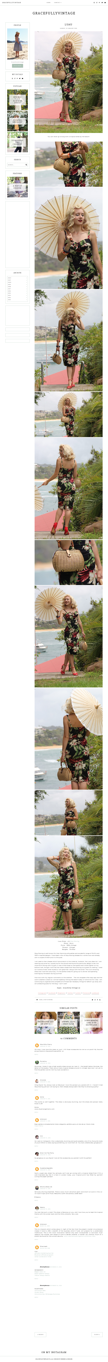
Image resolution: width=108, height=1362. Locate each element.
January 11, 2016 (45, 1081)
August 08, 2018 (45, 1248)
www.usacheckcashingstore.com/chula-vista (79, 1236)
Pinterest (86, 993)
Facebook (52, 993)
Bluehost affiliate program (44, 1255)
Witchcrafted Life (46, 1187)
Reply (36, 1054)
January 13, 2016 (45, 1188)
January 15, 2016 (45, 1209)
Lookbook (95, 993)
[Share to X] (92, 1000)
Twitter (70, 993)
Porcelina (43, 1061)
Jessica (42, 1207)
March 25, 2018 (45, 1226)
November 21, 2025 (55, 1267)
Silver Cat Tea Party (47, 1153)
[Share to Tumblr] (100, 1000)
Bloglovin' (61, 993)
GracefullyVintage (11, 2)
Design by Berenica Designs (63, 1359)
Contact (57, 2)
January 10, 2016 (45, 1046)
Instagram (42, 993)
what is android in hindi (43, 1256)
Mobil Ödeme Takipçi (42, 1273)
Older (96, 1334)
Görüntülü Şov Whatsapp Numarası (47, 1294)
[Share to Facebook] (95, 1000)
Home (49, 2)
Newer (41, 1334)
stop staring (48, 999)
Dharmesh (43, 1246)
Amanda (43, 1080)
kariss (42, 1097)
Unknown (43, 1119)
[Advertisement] (17, 234)
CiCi (41, 1136)
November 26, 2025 (55, 1285)
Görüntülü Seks (40, 1290)
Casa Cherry (39, 1126)
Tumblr (78, 993)
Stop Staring (74, 941)
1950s (41, 999)
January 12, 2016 (45, 1137)
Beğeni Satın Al (40, 1272)
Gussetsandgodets (46, 1168)
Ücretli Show (39, 1292)
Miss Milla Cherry (46, 1044)
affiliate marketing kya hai (44, 1253)
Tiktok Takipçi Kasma (42, 1275)
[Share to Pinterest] (97, 1000)
